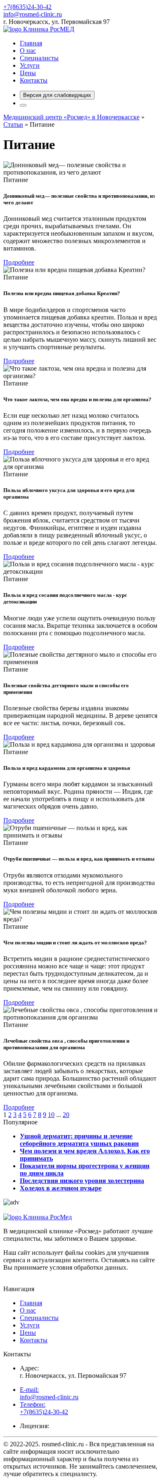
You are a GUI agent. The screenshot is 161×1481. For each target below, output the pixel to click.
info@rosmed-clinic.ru (32, 14)
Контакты (33, 80)
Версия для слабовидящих (57, 95)
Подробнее (18, 262)
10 (51, 1114)
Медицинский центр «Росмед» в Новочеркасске (71, 117)
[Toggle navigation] (23, 105)
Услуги (30, 65)
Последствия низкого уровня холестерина (82, 1180)
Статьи (13, 124)
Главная (31, 43)
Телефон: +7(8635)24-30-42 (44, 1408)
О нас (28, 50)
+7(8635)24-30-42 (27, 6)
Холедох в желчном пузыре (61, 1188)
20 (66, 1114)
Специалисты (39, 58)
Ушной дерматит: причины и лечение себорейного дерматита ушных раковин (79, 1140)
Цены (28, 72)
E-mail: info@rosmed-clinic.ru (49, 1393)
